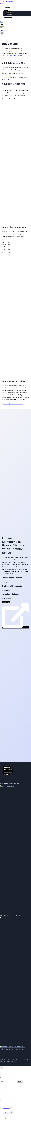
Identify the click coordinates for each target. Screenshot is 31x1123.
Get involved (8, 17)
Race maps (9, 12)
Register (7, 7)
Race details (8, 769)
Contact (6, 774)
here (8, 79)
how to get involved (16, 55)
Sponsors (9, 14)
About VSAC (7, 1091)
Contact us (6, 1120)
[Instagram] (1, 22)
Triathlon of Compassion (10, 1103)
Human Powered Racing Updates (11, 1049)
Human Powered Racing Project (23, 1059)
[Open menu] (2, 33)
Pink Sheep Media (12, 1061)
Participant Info (11, 1110)
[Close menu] (0, 1099)
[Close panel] (1, 1067)
